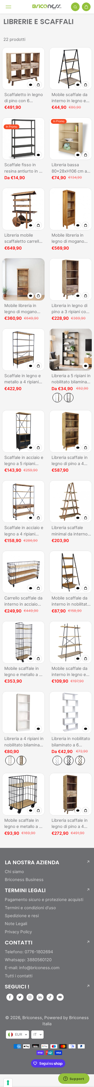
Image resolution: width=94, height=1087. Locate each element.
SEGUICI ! (17, 986)
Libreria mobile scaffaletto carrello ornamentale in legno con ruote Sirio (23, 239)
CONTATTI (18, 942)
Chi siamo (14, 871)
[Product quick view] (38, 85)
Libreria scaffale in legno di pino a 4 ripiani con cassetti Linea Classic (70, 461)
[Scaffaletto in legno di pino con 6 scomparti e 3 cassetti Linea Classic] (23, 68)
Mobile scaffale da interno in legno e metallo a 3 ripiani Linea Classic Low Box (69, 98)
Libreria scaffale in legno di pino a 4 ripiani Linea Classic (71, 824)
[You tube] (60, 997)
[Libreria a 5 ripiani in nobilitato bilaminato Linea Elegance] (71, 350)
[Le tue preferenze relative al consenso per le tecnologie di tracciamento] (8, 1082)
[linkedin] (40, 997)
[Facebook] (10, 997)
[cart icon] (86, 6)
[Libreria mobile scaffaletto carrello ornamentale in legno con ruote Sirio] (23, 209)
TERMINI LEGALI (25, 890)
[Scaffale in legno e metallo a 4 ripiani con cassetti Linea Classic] (23, 350)
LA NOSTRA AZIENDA (32, 862)
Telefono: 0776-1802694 (29, 951)
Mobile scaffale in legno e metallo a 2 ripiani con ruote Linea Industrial (23, 824)
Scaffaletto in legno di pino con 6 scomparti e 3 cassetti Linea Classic (23, 98)
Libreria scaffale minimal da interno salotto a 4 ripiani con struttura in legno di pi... (70, 531)
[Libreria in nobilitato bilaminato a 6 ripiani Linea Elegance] (71, 712)
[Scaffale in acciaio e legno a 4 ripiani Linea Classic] (23, 501)
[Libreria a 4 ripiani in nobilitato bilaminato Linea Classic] (23, 712)
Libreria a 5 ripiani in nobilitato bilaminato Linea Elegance (71, 379)
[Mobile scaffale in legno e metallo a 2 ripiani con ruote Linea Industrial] (23, 794)
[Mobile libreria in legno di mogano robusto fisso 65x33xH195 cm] (71, 209)
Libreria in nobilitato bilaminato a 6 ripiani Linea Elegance (71, 742)
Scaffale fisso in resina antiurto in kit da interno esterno (24, 168)
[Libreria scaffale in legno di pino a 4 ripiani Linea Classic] (71, 794)
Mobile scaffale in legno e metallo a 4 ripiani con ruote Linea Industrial (23, 672)
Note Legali (16, 923)
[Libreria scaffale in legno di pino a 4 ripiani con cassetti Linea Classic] (71, 431)
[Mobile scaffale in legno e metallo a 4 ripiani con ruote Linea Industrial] (23, 642)
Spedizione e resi (22, 915)
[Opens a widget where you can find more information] (73, 1079)
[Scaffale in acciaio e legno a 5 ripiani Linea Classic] (23, 431)
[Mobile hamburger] (8, 7)
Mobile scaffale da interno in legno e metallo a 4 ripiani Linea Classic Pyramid (69, 672)
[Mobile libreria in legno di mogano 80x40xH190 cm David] (23, 279)
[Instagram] (30, 997)
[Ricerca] (75, 6)
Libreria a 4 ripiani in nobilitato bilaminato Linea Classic (24, 742)
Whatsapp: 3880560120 (28, 959)
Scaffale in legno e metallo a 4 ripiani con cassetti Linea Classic (22, 379)
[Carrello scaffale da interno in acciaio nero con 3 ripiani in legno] (23, 572)
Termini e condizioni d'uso (30, 907)
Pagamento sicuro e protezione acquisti (44, 899)
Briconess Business (24, 879)
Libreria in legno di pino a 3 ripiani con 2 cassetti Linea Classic (70, 309)
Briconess (32, 1017)
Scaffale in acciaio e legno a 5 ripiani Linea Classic (23, 461)
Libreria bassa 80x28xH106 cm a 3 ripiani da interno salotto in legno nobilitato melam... (71, 168)
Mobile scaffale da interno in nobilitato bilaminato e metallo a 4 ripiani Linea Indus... (71, 601)
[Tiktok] (50, 997)
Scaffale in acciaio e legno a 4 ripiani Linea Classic (23, 531)
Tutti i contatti (18, 975)
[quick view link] (30, 85)
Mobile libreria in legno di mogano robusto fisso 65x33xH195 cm (68, 239)
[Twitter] (20, 997)
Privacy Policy (18, 931)
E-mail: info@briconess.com (32, 967)
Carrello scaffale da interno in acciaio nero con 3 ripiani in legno (23, 601)
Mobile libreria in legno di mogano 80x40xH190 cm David (20, 309)
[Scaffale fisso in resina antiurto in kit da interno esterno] (23, 139)
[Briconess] (47, 6)
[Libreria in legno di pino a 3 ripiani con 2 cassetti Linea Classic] (71, 279)
